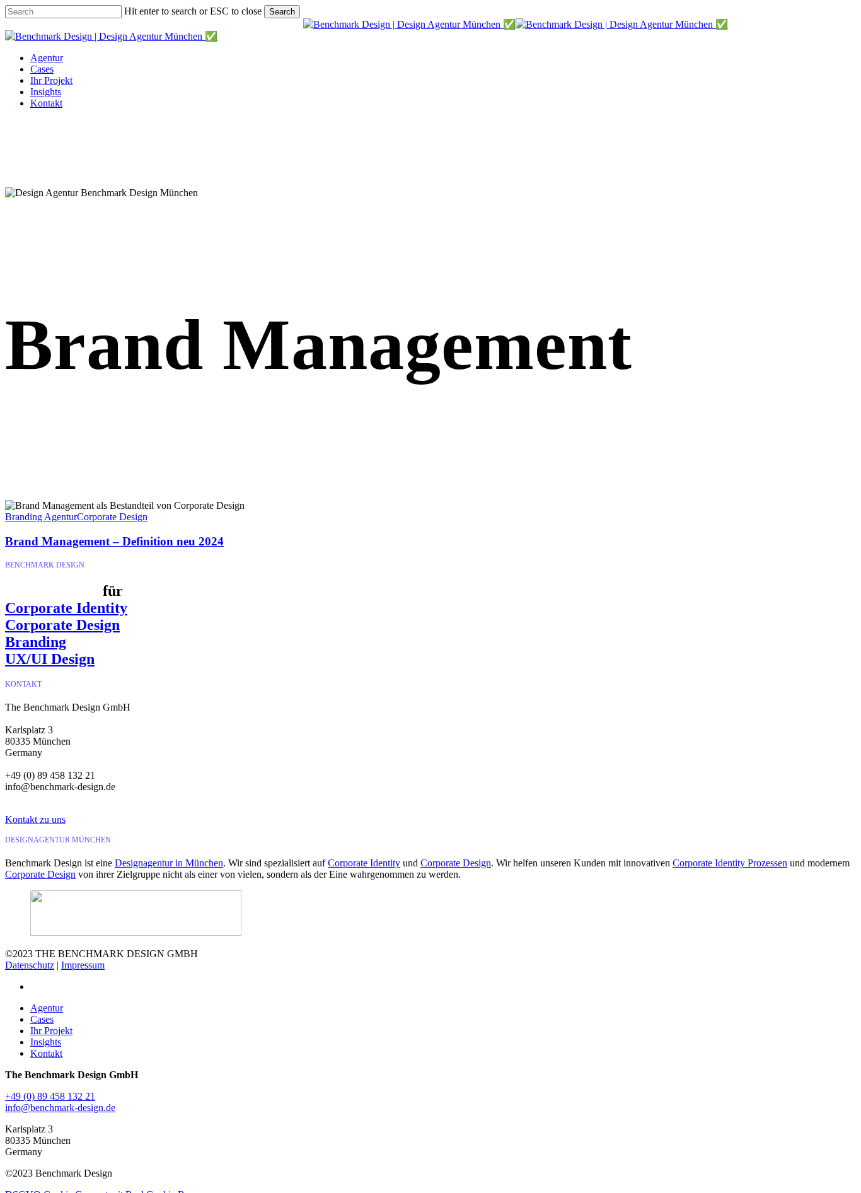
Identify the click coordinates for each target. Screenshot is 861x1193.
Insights (45, 1042)
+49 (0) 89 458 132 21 (50, 1096)
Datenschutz (29, 965)
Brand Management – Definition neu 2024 (114, 541)
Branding (35, 642)
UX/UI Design (50, 659)
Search (282, 11)
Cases (42, 1019)
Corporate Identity (66, 608)
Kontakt (46, 1053)
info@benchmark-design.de (60, 1107)
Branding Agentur (41, 516)
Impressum (83, 965)
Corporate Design (112, 516)
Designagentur (52, 591)
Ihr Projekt (51, 1030)
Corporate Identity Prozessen (730, 863)
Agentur (46, 1008)
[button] (35, 819)
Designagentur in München (169, 863)
